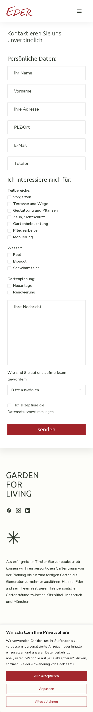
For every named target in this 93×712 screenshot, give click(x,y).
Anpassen (46, 689)
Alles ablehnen (46, 701)
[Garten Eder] (19, 11)
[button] (79, 11)
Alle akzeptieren (46, 676)
